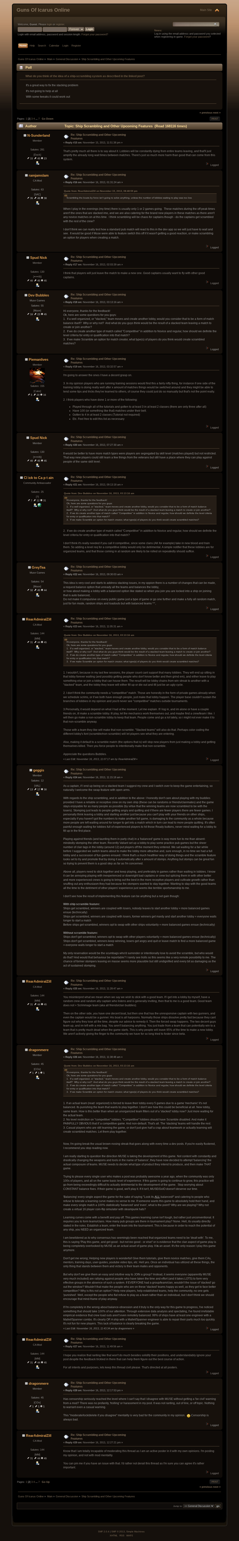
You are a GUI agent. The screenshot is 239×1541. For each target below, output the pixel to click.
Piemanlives (38, 359)
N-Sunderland (38, 135)
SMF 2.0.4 (103, 1531)
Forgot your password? (94, 34)
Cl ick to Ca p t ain (38, 478)
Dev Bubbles (38, 295)
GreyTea (38, 567)
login (49, 24)
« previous (206, 112)
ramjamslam (39, 175)
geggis (38, 770)
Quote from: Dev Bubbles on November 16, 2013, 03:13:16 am (99, 493)
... (36, 118)
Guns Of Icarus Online (43, 10)
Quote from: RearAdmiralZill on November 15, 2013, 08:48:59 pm (100, 191)
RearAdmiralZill (38, 619)
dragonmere (39, 1050)
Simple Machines (135, 1531)
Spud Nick (38, 258)
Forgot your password (196, 36)
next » (217, 112)
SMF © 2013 (118, 1531)
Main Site (206, 10)
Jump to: (178, 1506)
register (60, 24)
